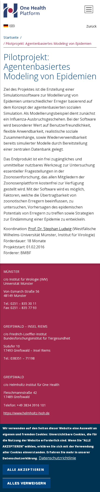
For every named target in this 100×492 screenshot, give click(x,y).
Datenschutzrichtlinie (57, 458)
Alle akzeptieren (25, 469)
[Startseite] (25, 9)
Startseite (11, 37)
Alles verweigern (26, 483)
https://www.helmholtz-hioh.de (26, 413)
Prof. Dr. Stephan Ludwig (50, 228)
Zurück (91, 26)
